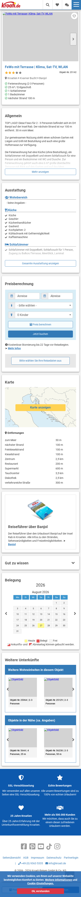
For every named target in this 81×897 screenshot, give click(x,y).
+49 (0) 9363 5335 (32, 863)
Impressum (37, 857)
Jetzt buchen (40, 333)
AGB (25, 857)
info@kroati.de (57, 863)
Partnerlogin (71, 857)
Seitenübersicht (12, 857)
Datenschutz (54, 857)
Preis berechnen (42, 324)
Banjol (12, 544)
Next (73, 39)
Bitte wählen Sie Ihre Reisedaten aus (40, 360)
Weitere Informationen (58, 879)
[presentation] (7, 689)
